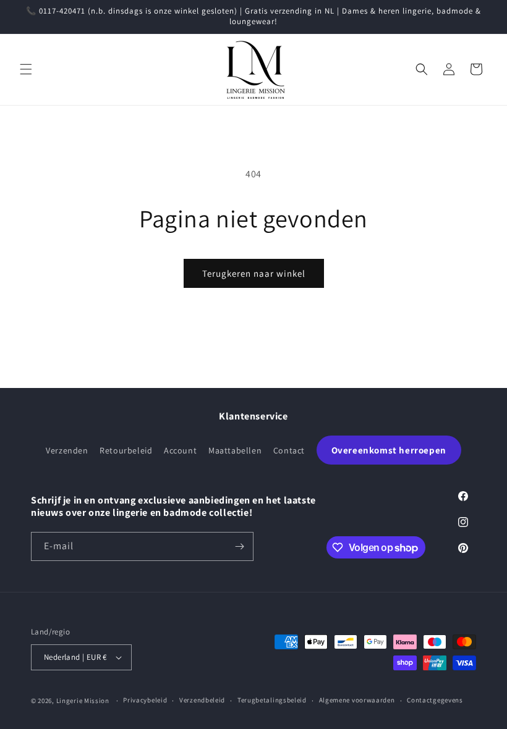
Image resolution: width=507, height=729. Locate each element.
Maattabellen (235, 450)
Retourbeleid (126, 450)
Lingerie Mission (82, 700)
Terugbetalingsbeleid (272, 700)
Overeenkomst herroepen (388, 450)
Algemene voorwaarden (357, 700)
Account (180, 450)
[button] (26, 69)
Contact (289, 450)
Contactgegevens (435, 700)
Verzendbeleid (202, 700)
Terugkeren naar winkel (253, 273)
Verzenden (67, 450)
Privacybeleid (145, 700)
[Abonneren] (239, 546)
